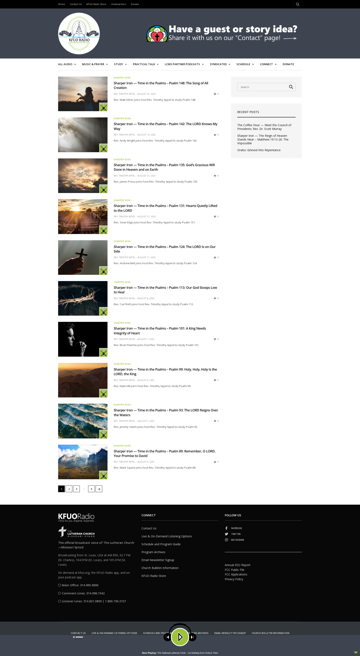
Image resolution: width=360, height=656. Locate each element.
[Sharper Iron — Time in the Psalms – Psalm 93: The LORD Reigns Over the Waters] (83, 421)
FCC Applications (236, 574)
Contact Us (76, 4)
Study (118, 64)
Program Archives (153, 552)
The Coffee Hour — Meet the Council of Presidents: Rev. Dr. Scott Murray (264, 127)
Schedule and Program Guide (161, 544)
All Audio (65, 64)
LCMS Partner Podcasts (182, 64)
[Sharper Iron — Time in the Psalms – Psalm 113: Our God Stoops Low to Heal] (83, 298)
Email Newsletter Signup (157, 560)
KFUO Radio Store (96, 4)
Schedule (243, 64)
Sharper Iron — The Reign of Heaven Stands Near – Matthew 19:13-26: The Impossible (263, 139)
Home (61, 4)
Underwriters (118, 4)
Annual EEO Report (237, 565)
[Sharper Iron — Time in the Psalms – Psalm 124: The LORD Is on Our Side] (83, 257)
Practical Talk (144, 64)
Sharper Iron (122, 78)
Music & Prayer (93, 64)
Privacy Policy (234, 579)
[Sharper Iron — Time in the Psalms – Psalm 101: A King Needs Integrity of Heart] (83, 339)
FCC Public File (234, 570)
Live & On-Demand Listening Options (166, 536)
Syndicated (218, 64)
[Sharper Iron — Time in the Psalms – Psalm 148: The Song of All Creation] (83, 94)
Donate (135, 4)
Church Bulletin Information (160, 568)
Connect (266, 64)
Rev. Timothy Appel (124, 93)
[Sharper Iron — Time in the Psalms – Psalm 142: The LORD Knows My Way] (83, 134)
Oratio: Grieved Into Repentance (259, 150)
